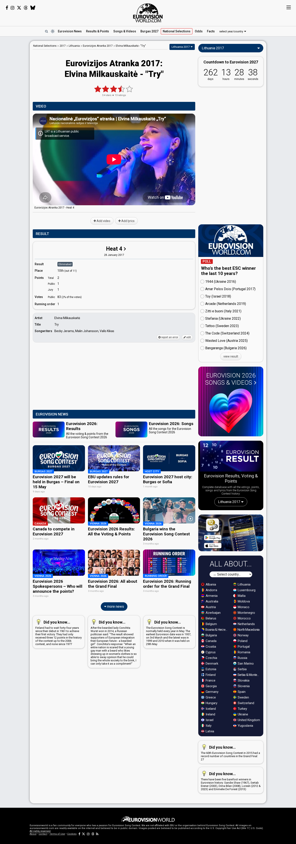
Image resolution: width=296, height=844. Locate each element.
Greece (210, 697)
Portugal (243, 647)
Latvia (209, 731)
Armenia (211, 596)
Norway (243, 635)
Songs (124, 31)
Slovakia (243, 680)
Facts (211, 31)
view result (230, 356)
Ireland (210, 714)
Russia (242, 658)
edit (188, 337)
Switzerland (245, 703)
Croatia (210, 647)
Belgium (211, 624)
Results (97, 31)
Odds (199, 31)
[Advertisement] (114, 376)
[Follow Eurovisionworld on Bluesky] (33, 7)
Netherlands (246, 624)
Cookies (71, 833)
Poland (242, 641)
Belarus (210, 618)
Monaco (243, 607)
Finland (210, 675)
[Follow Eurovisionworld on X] (19, 7)
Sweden (243, 697)
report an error (169, 337)
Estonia (210, 669)
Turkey (242, 709)
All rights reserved (40, 831)
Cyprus (210, 652)
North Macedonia (248, 630)
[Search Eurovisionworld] (46, 31)
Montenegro (246, 613)
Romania (243, 652)
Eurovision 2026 (230, 379)
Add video (103, 221)
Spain (241, 692)
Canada (210, 641)
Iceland (210, 709)
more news (115, 606)
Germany (211, 692)
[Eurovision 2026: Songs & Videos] (230, 410)
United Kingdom (248, 720)
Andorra (211, 590)
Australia (211, 601)
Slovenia (243, 686)
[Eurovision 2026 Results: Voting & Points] (230, 457)
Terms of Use (57, 833)
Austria (210, 607)
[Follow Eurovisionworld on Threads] (26, 7)
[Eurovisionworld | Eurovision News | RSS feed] (97, 833)
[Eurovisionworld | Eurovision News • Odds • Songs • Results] (148, 13)
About (33, 833)
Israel (209, 720)
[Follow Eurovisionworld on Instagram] (12, 7)
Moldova (243, 601)
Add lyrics (128, 221)
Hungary (211, 703)
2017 (63, 45)
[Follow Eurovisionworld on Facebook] (6, 7)
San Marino (245, 663)
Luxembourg (246, 590)
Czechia (211, 658)
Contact (43, 833)
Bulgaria (211, 635)
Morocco (244, 618)
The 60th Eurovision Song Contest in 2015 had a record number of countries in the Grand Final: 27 (230, 753)
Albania (210, 584)
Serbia (242, 669)
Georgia (211, 686)
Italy (208, 726)
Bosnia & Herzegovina (217, 630)
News (70, 31)
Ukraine (242, 714)
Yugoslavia (245, 726)
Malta (241, 596)
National (176, 31)
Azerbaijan (213, 613)
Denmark (211, 663)
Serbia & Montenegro (249, 675)
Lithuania (243, 584)
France (210, 680)
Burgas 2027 (149, 31)
